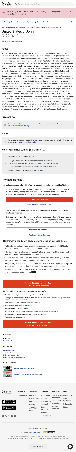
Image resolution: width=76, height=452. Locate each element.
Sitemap (39, 432)
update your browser (18, 14)
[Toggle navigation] (73, 3)
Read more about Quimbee (39, 235)
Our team (44, 398)
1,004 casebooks (26, 305)
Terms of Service (33, 428)
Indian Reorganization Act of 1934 (14, 357)
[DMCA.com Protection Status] (49, 432)
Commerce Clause (9, 350)
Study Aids (5, 22)
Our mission (45, 395)
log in (28, 126)
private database (12, 27)
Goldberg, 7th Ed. (9, 341)
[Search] (16, 4)
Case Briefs (40, 22)
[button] (39, 199)
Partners (44, 413)
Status (65, 407)
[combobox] (43, 4)
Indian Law (6, 338)
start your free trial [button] (18, 126)
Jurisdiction (7, 353)
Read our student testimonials (39, 205)
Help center (67, 404)
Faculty (32, 405)
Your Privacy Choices (26, 432)
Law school (33, 395)
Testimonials (46, 416)
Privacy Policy (43, 428)
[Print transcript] (72, 22)
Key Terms (7, 346)
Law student (34, 398)
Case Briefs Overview (18, 22)
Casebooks (31, 22)
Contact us (67, 395)
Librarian (33, 402)
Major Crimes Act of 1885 (11, 355)
